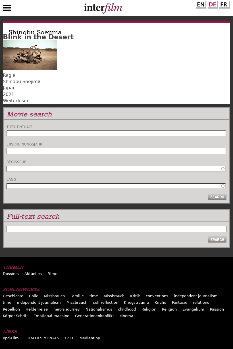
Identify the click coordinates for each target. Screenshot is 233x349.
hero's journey (66, 309)
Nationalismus (99, 309)
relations (201, 302)
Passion (217, 309)
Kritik (135, 296)
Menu (7, 9)
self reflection (105, 302)
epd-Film (11, 338)
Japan (9, 88)
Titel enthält (19, 127)
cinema (126, 316)
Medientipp (90, 338)
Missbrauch (54, 296)
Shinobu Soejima (22, 81)
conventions (157, 296)
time (94, 296)
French (224, 3)
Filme (52, 274)
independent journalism (196, 296)
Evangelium (193, 309)
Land (11, 180)
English (200, 3)
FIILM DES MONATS (41, 338)
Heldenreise (37, 309)
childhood (127, 309)
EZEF (69, 338)
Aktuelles (33, 274)
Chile (33, 296)
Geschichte (13, 296)
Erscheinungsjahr (24, 144)
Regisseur (16, 162)
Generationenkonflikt (94, 316)
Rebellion (11, 309)
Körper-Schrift (15, 316)
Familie (77, 296)
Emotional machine (51, 316)
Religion (149, 309)
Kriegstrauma (136, 302)
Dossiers (11, 274)
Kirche (160, 302)
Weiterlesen (16, 100)
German (212, 3)
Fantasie (179, 302)
